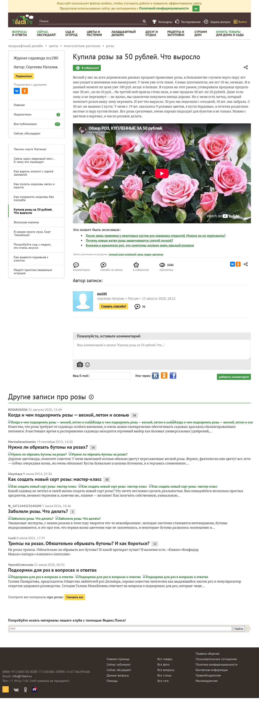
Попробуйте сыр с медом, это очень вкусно (32, 246)
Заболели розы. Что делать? (38, 511)
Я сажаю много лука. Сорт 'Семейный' (32, 233)
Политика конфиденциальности (216, 664)
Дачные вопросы (118, 675)
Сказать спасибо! (113, 306)
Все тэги (163, 681)
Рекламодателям (207, 681)
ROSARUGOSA (18, 410)
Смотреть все (74, 597)
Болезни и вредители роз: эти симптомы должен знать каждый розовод (140, 245)
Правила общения (207, 653)
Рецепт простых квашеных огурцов (33, 271)
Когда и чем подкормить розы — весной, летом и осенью (68, 415)
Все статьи (164, 675)
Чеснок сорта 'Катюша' (30, 149)
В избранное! (90, 68)
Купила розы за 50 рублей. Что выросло (33, 211)
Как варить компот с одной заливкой (33, 173)
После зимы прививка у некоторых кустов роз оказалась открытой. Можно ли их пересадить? (156, 235)
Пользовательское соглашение (216, 659)
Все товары (164, 659)
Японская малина (26, 222)
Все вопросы (165, 670)
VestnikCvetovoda (20, 565)
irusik (12, 538)
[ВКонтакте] (17, 91)
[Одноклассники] (25, 91)
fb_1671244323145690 (24, 506)
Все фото (163, 664)
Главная (19, 104)
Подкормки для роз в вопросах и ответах (52, 570)
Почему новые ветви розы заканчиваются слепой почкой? (129, 240)
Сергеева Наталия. (42, 66)
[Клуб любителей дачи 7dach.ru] (23, 19)
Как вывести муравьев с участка (31, 258)
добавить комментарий (234, 377)
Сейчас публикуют (119, 664)
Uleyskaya (15, 474)
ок (195, 8)
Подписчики (34, 114)
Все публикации (34, 123)
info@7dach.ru (22, 676)
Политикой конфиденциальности (164, 8)
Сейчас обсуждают (27, 133)
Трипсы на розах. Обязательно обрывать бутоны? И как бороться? (79, 543)
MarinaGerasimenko (22, 442)
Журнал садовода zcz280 (36, 58)
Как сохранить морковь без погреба (34, 198)
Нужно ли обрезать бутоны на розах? (48, 447)
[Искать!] (144, 21)
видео (147, 254)
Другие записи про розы (47, 396)
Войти (242, 22)
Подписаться (24, 76)
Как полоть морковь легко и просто (34, 185)
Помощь (112, 681)
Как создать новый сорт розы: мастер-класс (55, 479)
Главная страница (118, 659)
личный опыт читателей (122, 254)
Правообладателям (208, 675)
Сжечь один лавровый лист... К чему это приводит (34, 160)
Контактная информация (212, 670)
